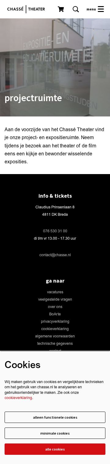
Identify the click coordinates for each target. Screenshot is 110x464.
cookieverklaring (55, 329)
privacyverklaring (55, 321)
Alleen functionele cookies (55, 417)
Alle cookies (55, 449)
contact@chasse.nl (55, 255)
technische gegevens (55, 343)
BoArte (55, 314)
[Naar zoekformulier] (75, 9)
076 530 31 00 (55, 231)
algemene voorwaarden (55, 336)
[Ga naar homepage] (27, 9)
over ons (55, 307)
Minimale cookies (55, 433)
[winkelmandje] (61, 9)
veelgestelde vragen (55, 299)
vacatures (55, 292)
